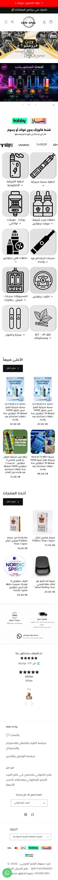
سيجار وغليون (13, 335)
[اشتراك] (44, 803)
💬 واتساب (12, 735)
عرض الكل (11, 368)
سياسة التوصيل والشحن (20, 756)
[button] (6, 22)
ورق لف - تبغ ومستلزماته (42, 336)
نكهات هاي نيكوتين (15, 258)
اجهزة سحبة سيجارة (43, 182)
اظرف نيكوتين (41, 297)
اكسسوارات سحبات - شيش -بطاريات (15, 298)
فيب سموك (44, 864)
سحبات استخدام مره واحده (43, 260)
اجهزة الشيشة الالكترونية (15, 183)
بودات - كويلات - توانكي (15, 222)
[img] (29, 658)
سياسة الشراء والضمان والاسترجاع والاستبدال (26, 745)
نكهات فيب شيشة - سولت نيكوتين (43, 222)
